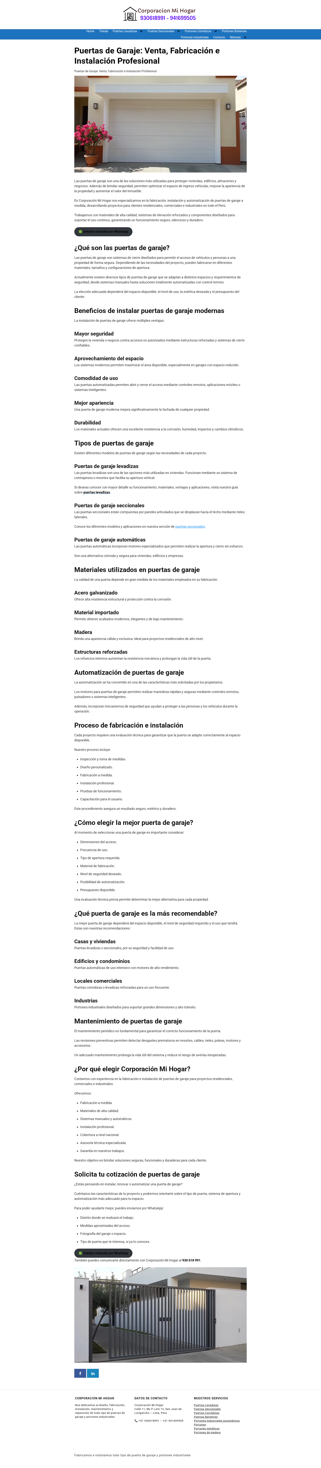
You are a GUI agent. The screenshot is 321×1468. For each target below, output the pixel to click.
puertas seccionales (190, 526)
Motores (235, 37)
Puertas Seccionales (161, 31)
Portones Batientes (234, 31)
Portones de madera (207, 1432)
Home (90, 31)
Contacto (219, 37)
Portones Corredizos (198, 31)
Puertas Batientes (206, 1416)
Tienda (103, 31)
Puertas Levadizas (125, 31)
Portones (200, 1424)
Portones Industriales (195, 37)
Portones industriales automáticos (217, 1420)
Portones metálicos (207, 1428)
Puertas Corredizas (206, 1412)
